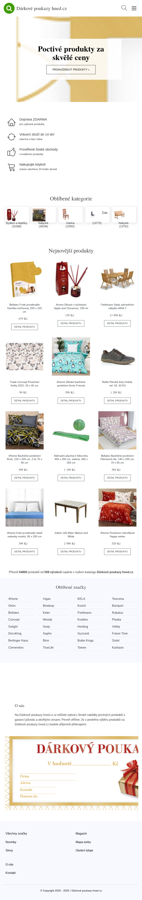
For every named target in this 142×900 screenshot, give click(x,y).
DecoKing (14, 633)
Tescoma (118, 598)
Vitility (116, 626)
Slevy (9, 850)
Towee (81, 647)
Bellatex (13, 612)
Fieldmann (84, 612)
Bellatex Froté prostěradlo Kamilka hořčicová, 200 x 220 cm (24, 308)
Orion (12, 605)
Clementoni (15, 647)
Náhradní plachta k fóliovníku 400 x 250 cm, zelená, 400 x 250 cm (71, 459)
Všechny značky (16, 833)
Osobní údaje (84, 850)
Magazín (81, 833)
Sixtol (115, 640)
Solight (13, 626)
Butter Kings (85, 640)
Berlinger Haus (18, 640)
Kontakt (11, 872)
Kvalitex (82, 619)
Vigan (47, 598)
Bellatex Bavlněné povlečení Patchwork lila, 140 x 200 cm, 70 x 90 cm (117, 459)
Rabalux (117, 612)
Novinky (11, 842)
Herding (82, 626)
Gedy (46, 626)
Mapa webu (83, 842)
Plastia (116, 619)
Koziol (81, 605)
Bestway (48, 605)
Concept (13, 619)
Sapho (47, 633)
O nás (9, 864)
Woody (47, 619)
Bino (46, 640)
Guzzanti (83, 633)
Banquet (117, 605)
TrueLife (48, 647)
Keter (46, 612)
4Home (13, 598)
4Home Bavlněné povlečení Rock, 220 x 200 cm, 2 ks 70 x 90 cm (24, 459)
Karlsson (118, 647)
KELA (81, 598)
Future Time (120, 633)
